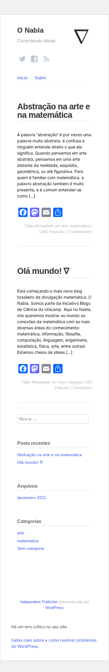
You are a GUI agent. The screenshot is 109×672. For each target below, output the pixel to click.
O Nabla (30, 30)
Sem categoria (70, 382)
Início (22, 77)
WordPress (54, 608)
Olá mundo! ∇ (43, 271)
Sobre (40, 77)
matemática (80, 226)
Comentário (82, 388)
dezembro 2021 (31, 497)
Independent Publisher (39, 602)
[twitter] (22, 56)
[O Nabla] (82, 39)
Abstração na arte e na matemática (53, 111)
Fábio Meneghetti (39, 226)
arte (64, 226)
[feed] (46, 56)
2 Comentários (79, 232)
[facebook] (34, 56)
